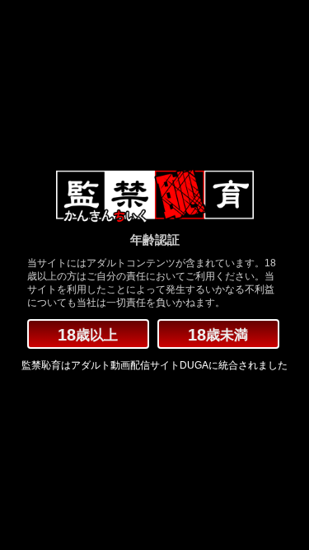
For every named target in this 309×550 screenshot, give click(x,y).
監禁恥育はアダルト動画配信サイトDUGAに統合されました (154, 365)
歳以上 (88, 335)
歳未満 (218, 335)
